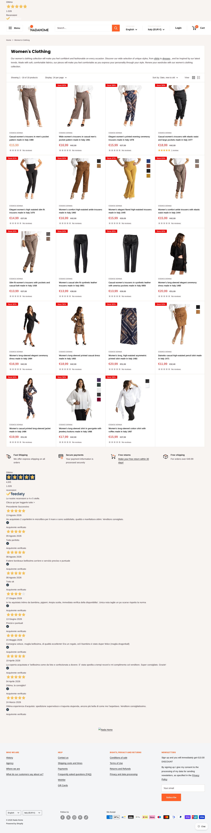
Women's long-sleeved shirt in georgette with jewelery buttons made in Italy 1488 (80, 430)
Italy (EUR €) (29, 813)
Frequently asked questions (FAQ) (74, 774)
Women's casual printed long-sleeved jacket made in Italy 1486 (30, 430)
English (11, 813)
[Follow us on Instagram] (74, 817)
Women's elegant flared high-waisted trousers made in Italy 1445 (130, 211)
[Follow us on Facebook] (62, 817)
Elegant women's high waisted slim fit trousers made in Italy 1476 (27, 211)
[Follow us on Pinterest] (80, 817)
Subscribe (171, 797)
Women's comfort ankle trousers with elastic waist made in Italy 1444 (179, 211)
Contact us (63, 757)
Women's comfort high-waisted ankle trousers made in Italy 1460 (80, 211)
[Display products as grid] (193, 77)
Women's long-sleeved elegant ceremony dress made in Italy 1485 (177, 284)
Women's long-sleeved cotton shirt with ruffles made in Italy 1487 (127, 430)
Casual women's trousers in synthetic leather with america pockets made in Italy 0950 (130, 284)
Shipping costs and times (70, 763)
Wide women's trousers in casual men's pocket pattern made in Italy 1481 (77, 138)
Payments (63, 768)
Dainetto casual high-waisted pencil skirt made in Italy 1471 (180, 357)
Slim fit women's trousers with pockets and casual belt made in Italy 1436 (29, 284)
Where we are (13, 768)
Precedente (11, 506)
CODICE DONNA (164, 279)
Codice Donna (16, 133)
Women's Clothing (22, 40)
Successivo (23, 506)
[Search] (116, 28)
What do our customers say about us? (24, 774)
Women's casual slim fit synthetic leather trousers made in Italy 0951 (78, 284)
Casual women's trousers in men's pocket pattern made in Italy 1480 (29, 138)
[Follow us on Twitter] (68, 817)
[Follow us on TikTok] (86, 817)
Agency (9, 763)
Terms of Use (116, 763)
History (9, 757)
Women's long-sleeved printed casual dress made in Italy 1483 (79, 357)
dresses (166, 58)
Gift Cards (63, 785)
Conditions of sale (118, 757)
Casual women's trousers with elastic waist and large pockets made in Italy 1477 (178, 138)
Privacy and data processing (123, 774)
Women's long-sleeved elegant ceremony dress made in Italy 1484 (28, 357)
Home (8, 40)
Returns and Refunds (120, 768)
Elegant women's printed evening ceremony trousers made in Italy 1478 (129, 138)
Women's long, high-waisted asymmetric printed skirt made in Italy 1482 (127, 357)
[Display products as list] (198, 77)
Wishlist (61, 780)
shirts (156, 58)
